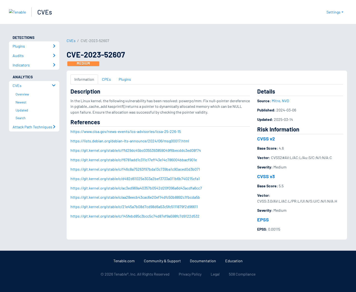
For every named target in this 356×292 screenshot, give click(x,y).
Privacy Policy (190, 274)
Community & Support (162, 260)
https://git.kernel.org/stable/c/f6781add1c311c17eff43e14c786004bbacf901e (133, 159)
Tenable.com (124, 260)
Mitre (276, 100)
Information (84, 79)
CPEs (106, 79)
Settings (333, 12)
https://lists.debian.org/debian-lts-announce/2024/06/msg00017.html (129, 141)
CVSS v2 (266, 138)
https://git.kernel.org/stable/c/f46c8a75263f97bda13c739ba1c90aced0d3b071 (135, 169)
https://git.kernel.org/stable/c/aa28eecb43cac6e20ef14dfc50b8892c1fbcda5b (135, 197)
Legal (215, 274)
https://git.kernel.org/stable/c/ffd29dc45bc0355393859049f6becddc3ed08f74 (135, 150)
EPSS (263, 219)
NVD (285, 100)
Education (234, 260)
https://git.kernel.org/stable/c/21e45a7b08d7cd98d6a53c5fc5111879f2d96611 (134, 206)
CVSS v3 (266, 176)
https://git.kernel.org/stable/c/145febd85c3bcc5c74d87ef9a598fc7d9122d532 (135, 216)
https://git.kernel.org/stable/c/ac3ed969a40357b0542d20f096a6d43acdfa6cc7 (136, 188)
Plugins (125, 79)
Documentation (203, 260)
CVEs (44, 12)
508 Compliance (242, 274)
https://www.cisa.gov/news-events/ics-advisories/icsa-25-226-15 (125, 131)
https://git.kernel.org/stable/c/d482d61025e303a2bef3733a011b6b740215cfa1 (135, 178)
